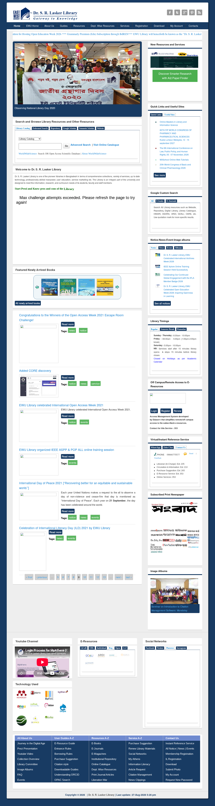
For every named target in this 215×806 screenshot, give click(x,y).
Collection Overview (28, 756)
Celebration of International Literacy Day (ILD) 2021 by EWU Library (64, 528)
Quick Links (156, 115)
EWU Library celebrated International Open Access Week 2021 (61, 405)
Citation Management (140, 772)
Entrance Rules (62, 745)
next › (119, 577)
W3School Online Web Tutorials (174, 159)
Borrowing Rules (63, 751)
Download (159, 25)
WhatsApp (155, 447)
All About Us (24, 735)
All (152, 201)
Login (154, 411)
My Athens (134, 756)
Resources (79, 25)
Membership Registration (179, 751)
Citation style (61, 761)
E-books (160, 201)
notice (83, 330)
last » (129, 577)
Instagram (181, 645)
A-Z (125, 645)
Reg (110, 645)
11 (91, 577)
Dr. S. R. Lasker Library (101, 792)
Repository (55, 128)
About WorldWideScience (94, 153)
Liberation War (99, 777)
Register (165, 411)
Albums (178, 248)
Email (191, 453)
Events (21, 777)
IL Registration (173, 756)
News (161, 248)
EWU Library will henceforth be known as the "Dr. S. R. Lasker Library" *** (148, 34)
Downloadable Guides (66, 766)
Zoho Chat (168, 447)
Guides (64, 25)
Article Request (136, 766)
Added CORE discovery (35, 370)
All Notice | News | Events (180, 745)
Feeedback (157, 458)
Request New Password (179, 777)
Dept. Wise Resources (102, 25)
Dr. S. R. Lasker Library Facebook (170, 12)
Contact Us (181, 447)
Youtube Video (25, 751)
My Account (176, 25)
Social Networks (137, 751)
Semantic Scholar (86, 128)
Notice (153, 248)
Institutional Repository (104, 756)
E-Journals (171, 201)
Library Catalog (23, 128)
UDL (92, 645)
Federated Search (40, 128)
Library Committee (27, 761)
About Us (49, 25)
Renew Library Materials (141, 745)
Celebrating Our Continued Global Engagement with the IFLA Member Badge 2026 (179, 278)
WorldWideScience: (28, 153)
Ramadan (181, 329)
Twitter (160, 645)
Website (100, 128)
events (84, 422)
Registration (141, 25)
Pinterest (170, 645)
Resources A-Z (100, 735)
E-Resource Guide (64, 740)
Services (124, 25)
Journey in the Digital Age (31, 740)
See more (160, 175)
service (96, 383)
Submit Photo (173, 766)
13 (104, 577)
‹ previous (41, 577)
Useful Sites (170, 115)
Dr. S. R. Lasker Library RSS (199, 12)
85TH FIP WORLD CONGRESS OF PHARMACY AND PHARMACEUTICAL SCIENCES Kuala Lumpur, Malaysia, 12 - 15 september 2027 (176, 137)
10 (84, 577)
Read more (68, 324)
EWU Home (32, 25)
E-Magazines (99, 751)
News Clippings (137, 777)
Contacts (193, 25)
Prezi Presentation (27, 745)
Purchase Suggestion (66, 756)
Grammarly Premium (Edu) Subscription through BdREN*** (73, 34)
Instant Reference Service (180, 740)
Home (17, 25)
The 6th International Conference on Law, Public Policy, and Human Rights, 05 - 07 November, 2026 (176, 151)
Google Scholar (69, 128)
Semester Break (167, 329)
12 (97, 577)
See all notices (162, 303)
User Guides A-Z (64, 735)
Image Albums (25, 766)
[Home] (46, 20)
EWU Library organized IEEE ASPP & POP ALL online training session (66, 449)
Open (117, 645)
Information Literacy (139, 761)
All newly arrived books (28, 303)
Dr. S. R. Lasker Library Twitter (177, 12)
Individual (101, 645)
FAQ (19, 772)
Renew (177, 411)
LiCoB (84, 645)
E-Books (96, 740)
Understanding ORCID (66, 772)
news (72, 330)
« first (29, 577)
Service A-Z (135, 735)
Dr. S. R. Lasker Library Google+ (184, 12)
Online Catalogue (101, 761)
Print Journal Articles (103, 772)
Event (169, 248)
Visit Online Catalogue (106, 144)
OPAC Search (62, 777)
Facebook (150, 645)
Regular (154, 329)
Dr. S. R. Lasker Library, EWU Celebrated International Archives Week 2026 (179, 258)
